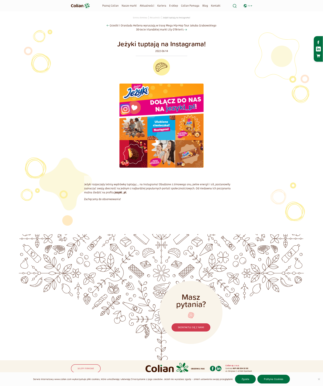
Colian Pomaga (190, 5)
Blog (205, 5)
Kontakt (215, 5)
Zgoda (245, 379)
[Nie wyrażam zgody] (318, 379)
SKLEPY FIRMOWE (86, 368)
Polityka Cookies (273, 379)
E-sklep (173, 5)
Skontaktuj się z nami (191, 327)
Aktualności (147, 5)
